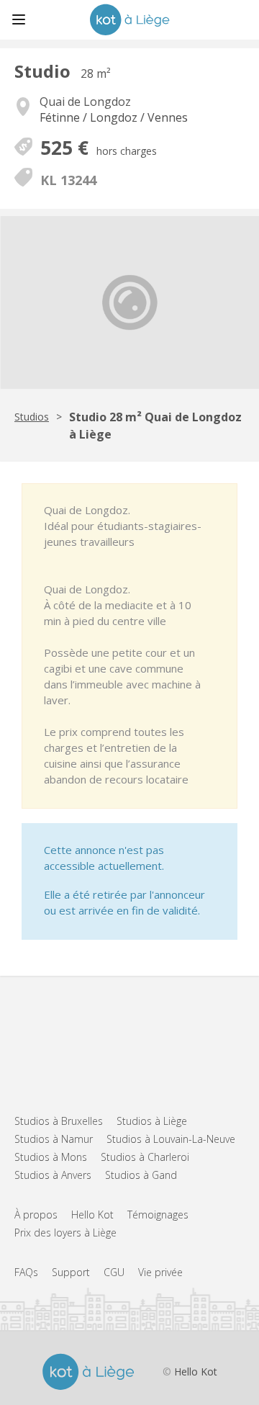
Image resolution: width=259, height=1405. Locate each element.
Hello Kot (92, 1214)
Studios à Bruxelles (58, 1121)
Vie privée (160, 1272)
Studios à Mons (50, 1157)
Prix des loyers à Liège (65, 1232)
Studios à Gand (141, 1175)
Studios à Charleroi (145, 1157)
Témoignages (157, 1214)
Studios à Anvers (52, 1175)
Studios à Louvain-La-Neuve (170, 1139)
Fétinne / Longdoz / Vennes (114, 117)
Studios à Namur (53, 1139)
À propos (36, 1214)
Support (71, 1272)
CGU (114, 1272)
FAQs (26, 1272)
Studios (31, 416)
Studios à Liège (152, 1121)
